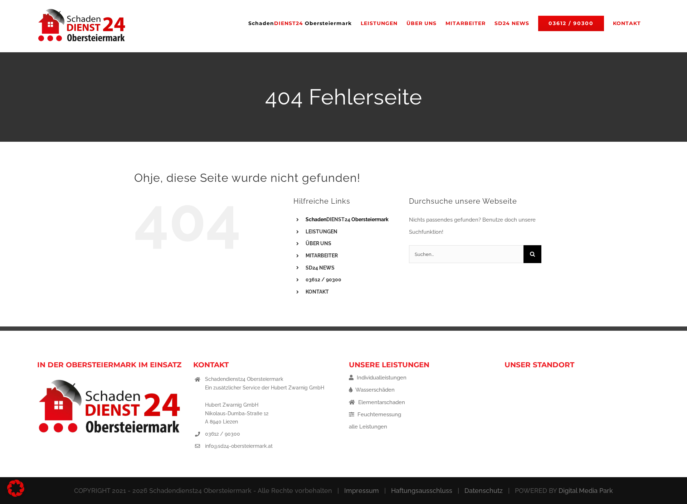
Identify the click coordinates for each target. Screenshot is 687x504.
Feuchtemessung (378, 414)
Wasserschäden (374, 390)
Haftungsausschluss (421, 490)
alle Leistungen (368, 426)
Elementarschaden (381, 402)
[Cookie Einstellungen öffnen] (15, 495)
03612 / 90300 (222, 434)
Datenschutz (483, 490)
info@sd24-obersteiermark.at (239, 446)
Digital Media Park (586, 490)
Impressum (361, 490)
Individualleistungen (380, 377)
